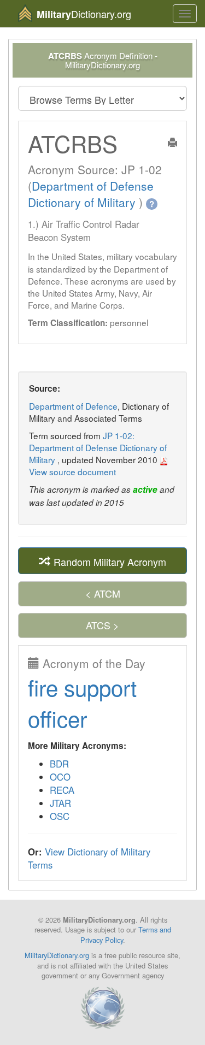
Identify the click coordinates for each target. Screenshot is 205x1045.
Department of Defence (73, 406)
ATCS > (102, 625)
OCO (60, 776)
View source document (72, 471)
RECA (62, 789)
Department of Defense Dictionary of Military (91, 194)
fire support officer (82, 702)
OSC (59, 816)
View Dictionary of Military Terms (89, 858)
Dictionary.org (84, 14)
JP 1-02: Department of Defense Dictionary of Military (98, 447)
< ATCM (102, 593)
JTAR (60, 803)
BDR (59, 763)
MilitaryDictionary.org (57, 955)
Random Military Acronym (108, 561)
